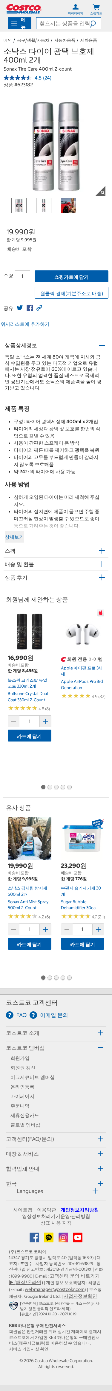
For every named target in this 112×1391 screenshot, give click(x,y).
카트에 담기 (29, 736)
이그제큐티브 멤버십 (32, 1077)
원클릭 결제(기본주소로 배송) (71, 293)
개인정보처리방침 (80, 1210)
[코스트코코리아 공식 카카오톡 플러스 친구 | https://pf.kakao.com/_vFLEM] (49, 1239)
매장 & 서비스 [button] (22, 1153)
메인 (8, 40)
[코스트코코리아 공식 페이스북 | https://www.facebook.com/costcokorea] (35, 1239)
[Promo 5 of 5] (69, 787)
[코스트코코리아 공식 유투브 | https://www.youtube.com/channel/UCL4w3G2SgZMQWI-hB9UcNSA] (77, 1239)
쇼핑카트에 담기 (71, 277)
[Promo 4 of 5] (62, 787)
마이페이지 (22, 1096)
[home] (24, 9)
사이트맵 (22, 1210)
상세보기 (14, 537)
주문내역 (20, 1106)
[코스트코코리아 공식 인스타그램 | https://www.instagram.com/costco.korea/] (64, 1239)
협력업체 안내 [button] (22, 1168)
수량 (8, 275)
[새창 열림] (14, 1307)
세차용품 (88, 40)
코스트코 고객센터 (32, 1003)
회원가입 (20, 1058)
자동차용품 (64, 40)
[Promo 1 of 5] (43, 787)
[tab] (56, 1033)
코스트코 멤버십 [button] (25, 1047)
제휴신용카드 (24, 1115)
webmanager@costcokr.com (55, 1289)
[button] (95, 23)
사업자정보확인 (80, 1296)
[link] (19, 308)
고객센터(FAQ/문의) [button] (30, 1138)
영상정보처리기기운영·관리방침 (56, 1216)
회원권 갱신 (23, 1068)
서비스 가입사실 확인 (28, 1349)
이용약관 (46, 1210)
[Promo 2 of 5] (49, 787)
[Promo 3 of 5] (56, 787)
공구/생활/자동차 (33, 40)
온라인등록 (22, 1087)
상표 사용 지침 (56, 1223)
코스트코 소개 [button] (22, 1032)
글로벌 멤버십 (25, 1125)
